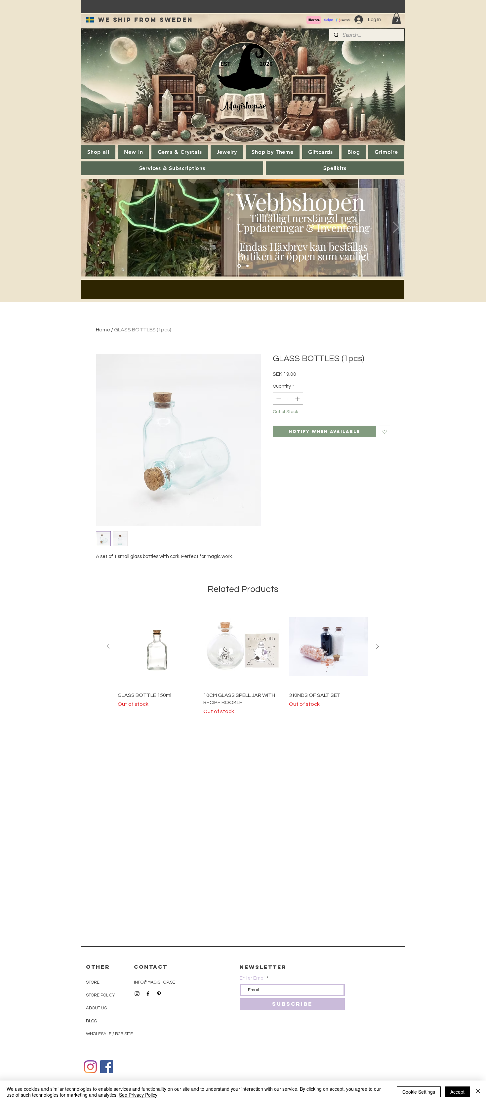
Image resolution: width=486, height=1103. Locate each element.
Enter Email (252, 978)
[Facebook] (106, 1066)
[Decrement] (278, 398)
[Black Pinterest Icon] (159, 994)
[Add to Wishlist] (384, 431)
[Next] (396, 227)
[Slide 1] (239, 266)
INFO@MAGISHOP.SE (154, 982)
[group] (243, 661)
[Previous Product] (108, 646)
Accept (457, 1091)
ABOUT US (96, 1008)
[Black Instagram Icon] (137, 994)
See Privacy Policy (138, 1094)
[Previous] (90, 227)
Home (103, 329)
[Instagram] (90, 1066)
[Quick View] (157, 646)
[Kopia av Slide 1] (247, 266)
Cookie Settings (418, 1091)
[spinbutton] (288, 398)
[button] (396, 18)
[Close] (478, 1092)
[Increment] (298, 398)
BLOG (91, 1021)
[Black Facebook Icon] (148, 994)
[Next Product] (378, 646)
